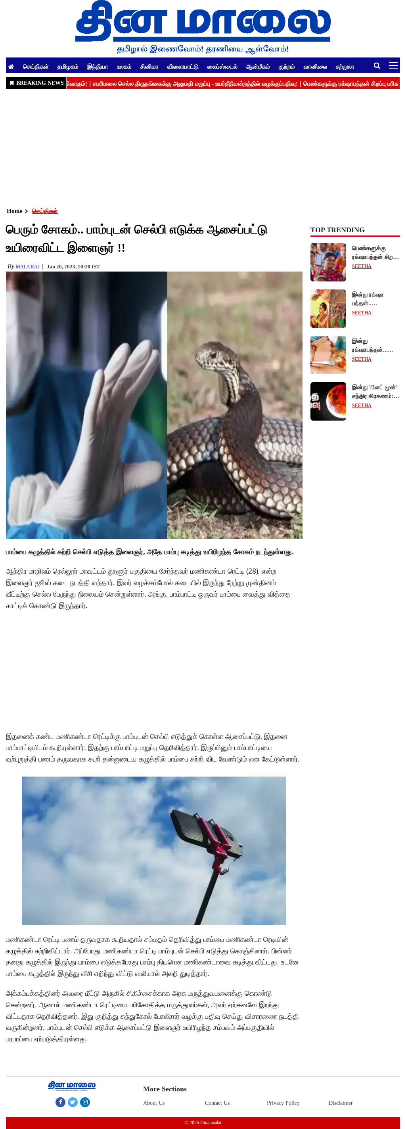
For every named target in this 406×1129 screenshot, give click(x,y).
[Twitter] (73, 1102)
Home (15, 211)
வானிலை (315, 66)
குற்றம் (287, 66)
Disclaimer (341, 1103)
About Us (154, 1103)
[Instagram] (85, 1102)
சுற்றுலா (345, 66)
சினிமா (149, 66)
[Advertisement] (203, 147)
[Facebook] (60, 1102)
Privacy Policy (283, 1103)
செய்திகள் (36, 66)
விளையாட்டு (183, 66)
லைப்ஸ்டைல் (222, 66)
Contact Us (217, 1103)
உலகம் (124, 66)
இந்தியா (97, 66)
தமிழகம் (68, 66)
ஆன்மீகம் (258, 66)
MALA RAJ (28, 267)
